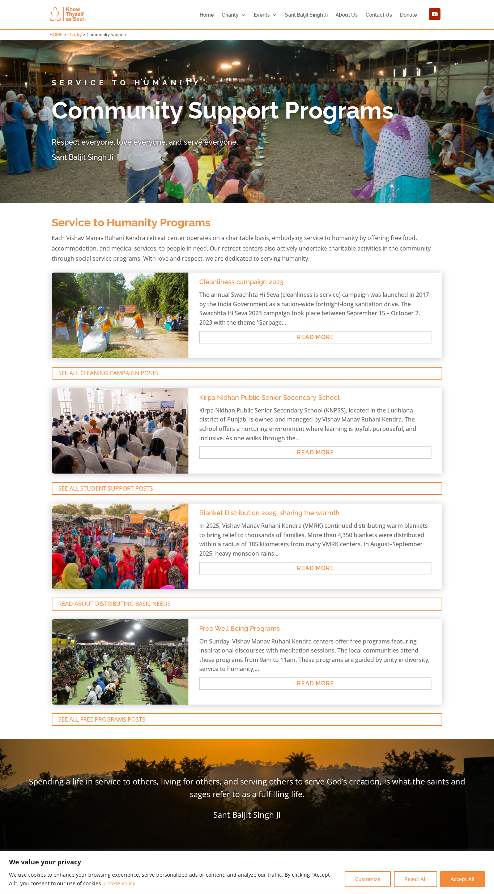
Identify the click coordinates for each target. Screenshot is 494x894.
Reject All (415, 879)
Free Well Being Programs (239, 628)
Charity (230, 15)
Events (262, 15)
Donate (408, 15)
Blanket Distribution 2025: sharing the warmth (269, 513)
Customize (367, 879)
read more (315, 337)
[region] (247, 872)
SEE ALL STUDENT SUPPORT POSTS (105, 488)
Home (207, 15)
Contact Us (379, 15)
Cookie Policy (119, 883)
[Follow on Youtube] (434, 14)
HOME (56, 34)
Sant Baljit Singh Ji (306, 15)
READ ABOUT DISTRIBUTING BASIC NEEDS (114, 604)
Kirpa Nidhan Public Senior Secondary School (269, 397)
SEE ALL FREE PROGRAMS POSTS (101, 719)
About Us (347, 15)
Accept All (462, 879)
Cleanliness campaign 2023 (241, 282)
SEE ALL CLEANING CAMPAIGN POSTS (108, 373)
